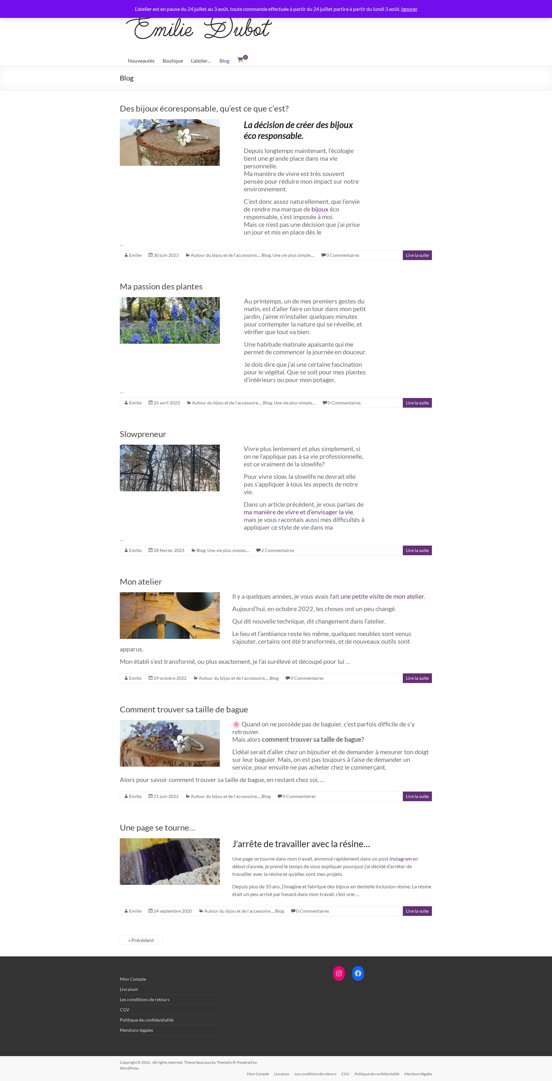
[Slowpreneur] (170, 448)
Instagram (400, 858)
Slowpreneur (143, 434)
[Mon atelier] (170, 595)
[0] (240, 60)
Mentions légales (136, 1030)
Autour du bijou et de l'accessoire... (225, 255)
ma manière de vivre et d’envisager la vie (298, 512)
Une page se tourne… (157, 827)
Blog (224, 60)
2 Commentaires (277, 550)
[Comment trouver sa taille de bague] (170, 723)
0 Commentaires (342, 255)
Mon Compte (133, 979)
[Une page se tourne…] (170, 841)
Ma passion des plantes (161, 286)
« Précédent (141, 940)
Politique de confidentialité (146, 1020)
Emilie (135, 255)
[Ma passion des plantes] (170, 300)
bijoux (319, 209)
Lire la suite (417, 255)
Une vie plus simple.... (293, 255)
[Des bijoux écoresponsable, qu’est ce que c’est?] (170, 122)
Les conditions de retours (145, 999)
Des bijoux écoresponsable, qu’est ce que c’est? (204, 108)
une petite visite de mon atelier (382, 596)
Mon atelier (141, 581)
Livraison (129, 989)
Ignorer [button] (409, 9)
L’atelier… (201, 60)
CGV (124, 1009)
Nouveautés (141, 60)
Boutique (173, 60)
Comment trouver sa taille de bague (184, 709)
